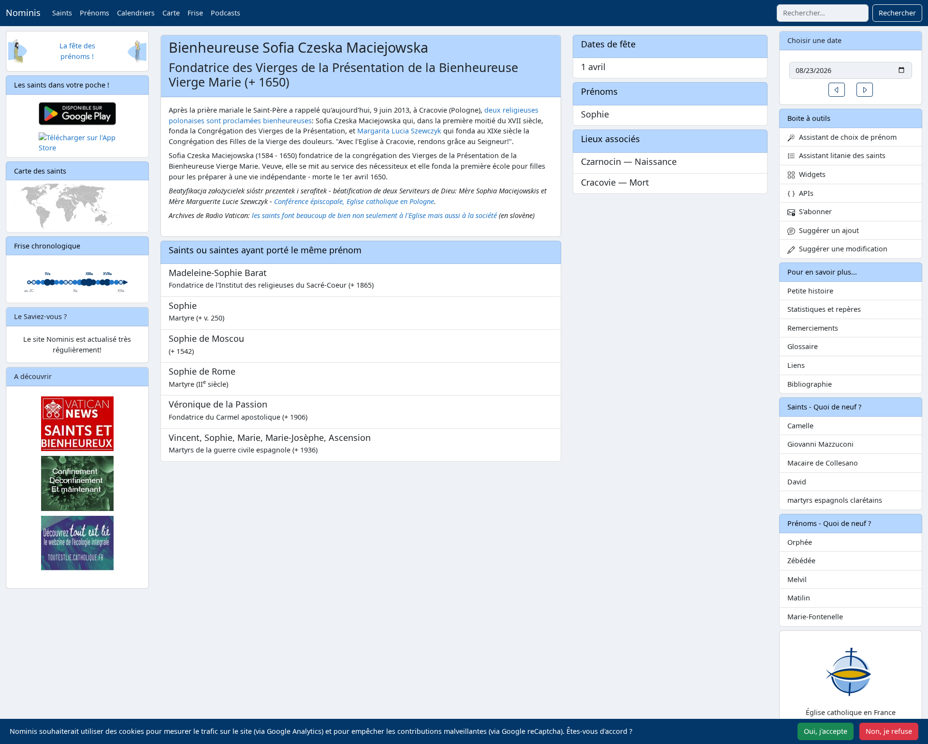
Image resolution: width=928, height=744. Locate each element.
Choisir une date (814, 40)
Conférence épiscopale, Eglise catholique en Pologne (354, 201)
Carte (171, 12)
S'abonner (813, 211)
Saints (62, 12)
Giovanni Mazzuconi (820, 444)
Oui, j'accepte (825, 731)
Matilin (798, 597)
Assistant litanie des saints (840, 155)
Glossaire (802, 346)
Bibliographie (809, 384)
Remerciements (812, 328)
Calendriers (136, 12)
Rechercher (897, 12)
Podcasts (225, 12)
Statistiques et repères (824, 309)
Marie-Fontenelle (815, 616)
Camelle (800, 425)
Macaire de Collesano (822, 462)
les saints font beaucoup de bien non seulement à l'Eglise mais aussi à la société (374, 215)
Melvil (797, 579)
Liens (796, 365)
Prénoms (94, 12)
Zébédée (801, 560)
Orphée (799, 542)
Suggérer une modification (841, 248)
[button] (836, 90)
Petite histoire (810, 290)
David (796, 481)
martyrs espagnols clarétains (834, 500)
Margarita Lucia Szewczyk (399, 130)
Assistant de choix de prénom (846, 137)
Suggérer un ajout (827, 230)
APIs (804, 193)
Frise (195, 12)
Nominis (23, 12)
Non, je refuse (889, 731)
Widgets (810, 174)
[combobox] (823, 13)
